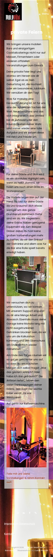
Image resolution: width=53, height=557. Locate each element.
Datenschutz (27, 523)
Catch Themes (41, 550)
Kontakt (9, 534)
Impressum (11, 523)
